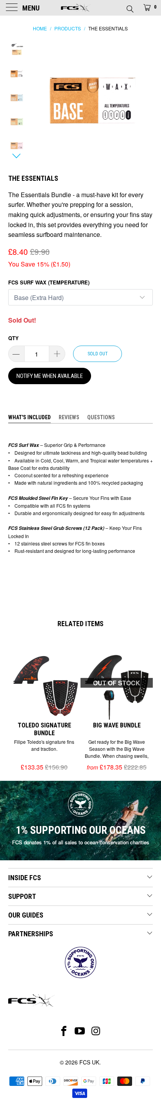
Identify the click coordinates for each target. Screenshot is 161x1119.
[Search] (129, 6)
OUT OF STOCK (116, 682)
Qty (13, 338)
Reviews (69, 417)
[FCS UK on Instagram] (96, 1031)
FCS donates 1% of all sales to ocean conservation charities (80, 842)
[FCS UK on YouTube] (80, 1031)
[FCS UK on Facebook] (64, 1031)
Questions (101, 417)
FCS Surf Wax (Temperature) (48, 282)
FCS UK (89, 1062)
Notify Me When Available (49, 375)
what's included (29, 417)
